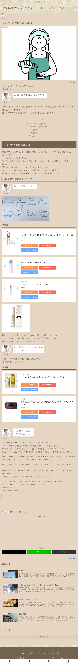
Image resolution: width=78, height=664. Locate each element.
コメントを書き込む (39, 637)
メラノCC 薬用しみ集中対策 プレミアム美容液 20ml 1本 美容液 (42, 377)
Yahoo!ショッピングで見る (29, 250)
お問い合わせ (20, 658)
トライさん (24, 512)
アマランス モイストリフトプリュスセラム (35, 284)
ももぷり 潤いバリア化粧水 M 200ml (33, 262)
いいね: (33, 136)
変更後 (34, 133)
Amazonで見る (29, 245)
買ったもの (15, 512)
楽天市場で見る (47, 245)
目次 (36, 119)
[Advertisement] (39, 531)
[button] (64, 552)
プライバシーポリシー (58, 658)
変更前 (34, 130)
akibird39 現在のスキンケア (41, 127)
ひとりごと (6, 512)
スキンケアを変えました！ (38, 124)
